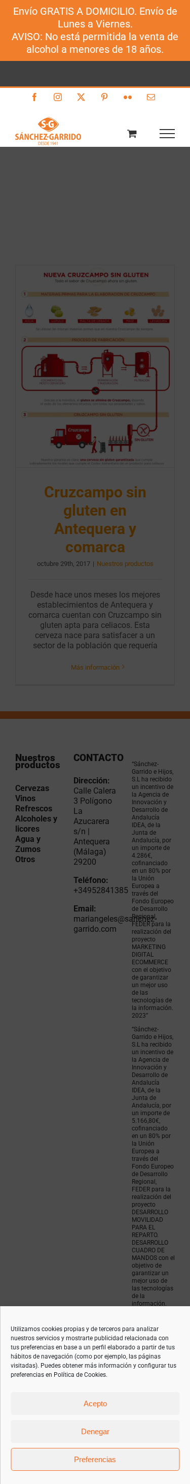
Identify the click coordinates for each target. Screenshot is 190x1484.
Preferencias (95, 1459)
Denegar (95, 1431)
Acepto (95, 1403)
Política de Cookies (80, 1374)
